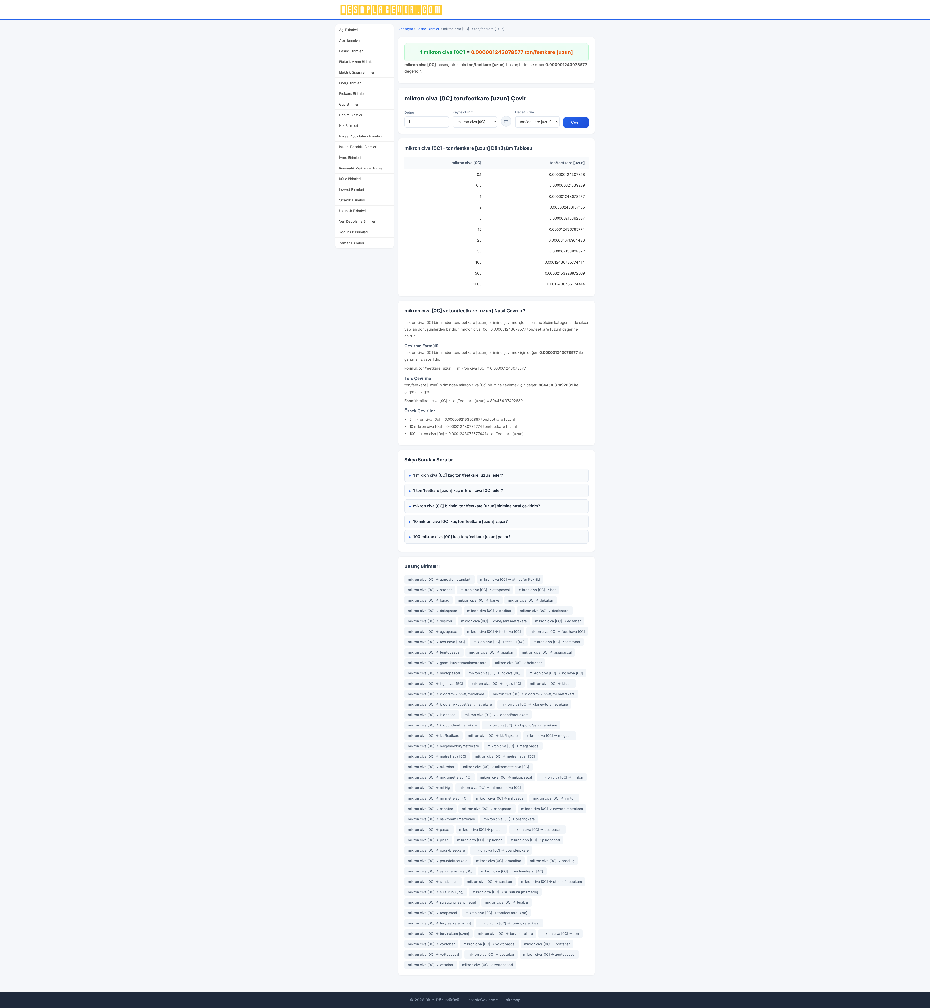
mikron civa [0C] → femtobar (556, 642)
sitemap (513, 999)
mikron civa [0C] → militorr (554, 798)
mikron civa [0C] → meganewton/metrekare (443, 746)
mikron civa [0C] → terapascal (432, 913)
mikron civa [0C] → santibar (498, 861)
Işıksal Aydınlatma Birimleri (360, 136)
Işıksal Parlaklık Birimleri (358, 147)
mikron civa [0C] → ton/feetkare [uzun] (439, 923)
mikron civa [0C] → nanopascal (487, 809)
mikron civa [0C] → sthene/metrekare (551, 881)
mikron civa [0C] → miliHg (429, 788)
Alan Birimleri (349, 40)
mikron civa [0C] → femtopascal (434, 652)
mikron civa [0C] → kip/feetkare (433, 735)
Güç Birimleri (349, 104)
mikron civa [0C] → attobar (430, 590)
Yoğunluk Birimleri (353, 232)
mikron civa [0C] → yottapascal (433, 954)
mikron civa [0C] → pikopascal (535, 840)
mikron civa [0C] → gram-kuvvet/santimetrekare (447, 663)
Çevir (576, 122)
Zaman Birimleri (351, 243)
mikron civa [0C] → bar (537, 590)
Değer (409, 112)
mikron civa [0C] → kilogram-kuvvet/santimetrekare (450, 704)
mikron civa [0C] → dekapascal (433, 611)
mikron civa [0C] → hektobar (518, 663)
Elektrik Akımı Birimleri (356, 62)
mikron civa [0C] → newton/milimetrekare (441, 819)
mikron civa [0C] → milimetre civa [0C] (490, 788)
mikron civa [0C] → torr (560, 934)
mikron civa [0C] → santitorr (489, 881)
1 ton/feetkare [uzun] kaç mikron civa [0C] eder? (458, 490)
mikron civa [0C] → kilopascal (432, 715)
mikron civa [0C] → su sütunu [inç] (436, 892)
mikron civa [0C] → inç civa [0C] (495, 673)
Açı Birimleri (348, 30)
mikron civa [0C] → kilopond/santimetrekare (521, 725)
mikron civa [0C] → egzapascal (433, 631)
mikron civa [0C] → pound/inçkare (501, 850)
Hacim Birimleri (351, 115)
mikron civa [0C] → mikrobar (431, 767)
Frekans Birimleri (352, 94)
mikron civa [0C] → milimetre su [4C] (437, 798)
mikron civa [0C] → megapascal (513, 746)
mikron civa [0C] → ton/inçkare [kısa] (510, 923)
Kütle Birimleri (350, 179)
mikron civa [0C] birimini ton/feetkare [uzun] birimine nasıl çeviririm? (476, 506)
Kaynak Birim (463, 112)
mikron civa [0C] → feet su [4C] (499, 642)
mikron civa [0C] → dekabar (530, 600)
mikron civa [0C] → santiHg (552, 861)
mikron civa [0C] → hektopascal (434, 673)
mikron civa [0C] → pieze (428, 840)
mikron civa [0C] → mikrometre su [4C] (439, 777)
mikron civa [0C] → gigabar (491, 652)
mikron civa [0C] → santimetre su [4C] (512, 871)
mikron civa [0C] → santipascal (433, 881)
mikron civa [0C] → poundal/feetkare (437, 861)
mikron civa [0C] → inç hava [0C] (556, 673)
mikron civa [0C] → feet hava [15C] (436, 642)
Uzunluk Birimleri (352, 211)
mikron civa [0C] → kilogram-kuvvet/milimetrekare (533, 694)
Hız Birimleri (348, 125)
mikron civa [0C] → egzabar (558, 621)
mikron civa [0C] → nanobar (430, 809)
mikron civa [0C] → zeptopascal (549, 954)
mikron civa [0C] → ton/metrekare (505, 934)
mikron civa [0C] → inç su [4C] (496, 683)
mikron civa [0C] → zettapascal (487, 965)
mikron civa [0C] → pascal (429, 829)
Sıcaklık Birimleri (352, 200)
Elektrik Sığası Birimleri (357, 72)
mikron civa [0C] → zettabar (430, 965)
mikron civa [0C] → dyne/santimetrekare (494, 621)
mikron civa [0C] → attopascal (485, 590)
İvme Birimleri (350, 157)
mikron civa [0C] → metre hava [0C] (437, 756)
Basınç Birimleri (351, 51)
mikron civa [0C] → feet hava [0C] (557, 631)
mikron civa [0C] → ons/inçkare (509, 819)
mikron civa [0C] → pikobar (479, 840)
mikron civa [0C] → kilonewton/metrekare (534, 704)
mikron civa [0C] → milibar (562, 777)
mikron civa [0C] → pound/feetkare (436, 850)
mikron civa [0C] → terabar (506, 902)
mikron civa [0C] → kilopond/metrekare (496, 715)
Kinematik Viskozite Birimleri (361, 168)
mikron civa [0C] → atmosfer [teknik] (510, 579)
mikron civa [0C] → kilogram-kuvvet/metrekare (446, 694)
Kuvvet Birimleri (351, 189)
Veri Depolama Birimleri (357, 221)
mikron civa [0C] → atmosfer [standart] (440, 579)
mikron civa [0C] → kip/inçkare (493, 735)
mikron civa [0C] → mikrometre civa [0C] (496, 767)
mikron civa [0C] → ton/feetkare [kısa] (496, 913)
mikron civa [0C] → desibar (489, 611)
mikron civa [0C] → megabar (549, 735)
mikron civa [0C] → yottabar (547, 944)
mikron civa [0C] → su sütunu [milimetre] (505, 892)
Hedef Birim (524, 112)
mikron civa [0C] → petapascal (537, 829)
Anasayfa (405, 29)
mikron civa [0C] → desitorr (430, 621)
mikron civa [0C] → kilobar (551, 683)
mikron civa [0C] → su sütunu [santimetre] (442, 902)
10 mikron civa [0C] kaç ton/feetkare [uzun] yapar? (460, 521)
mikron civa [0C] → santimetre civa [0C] (440, 871)
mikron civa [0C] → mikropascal (506, 777)
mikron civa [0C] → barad (428, 600)
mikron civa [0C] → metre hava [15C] (505, 756)
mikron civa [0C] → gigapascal (547, 652)
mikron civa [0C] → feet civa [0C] (494, 631)
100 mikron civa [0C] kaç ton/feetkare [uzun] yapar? (462, 536)
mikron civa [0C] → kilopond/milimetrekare (442, 725)
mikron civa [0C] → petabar (481, 829)
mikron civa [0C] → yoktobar (431, 944)
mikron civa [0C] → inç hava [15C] (435, 683)
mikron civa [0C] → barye (478, 600)
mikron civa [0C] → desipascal (544, 611)
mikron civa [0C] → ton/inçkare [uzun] (438, 934)
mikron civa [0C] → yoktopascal (489, 944)
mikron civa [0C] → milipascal (500, 798)
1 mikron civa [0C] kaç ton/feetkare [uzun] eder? (458, 475)
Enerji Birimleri (350, 83)
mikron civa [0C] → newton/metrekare (552, 809)
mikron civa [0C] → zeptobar (491, 954)
